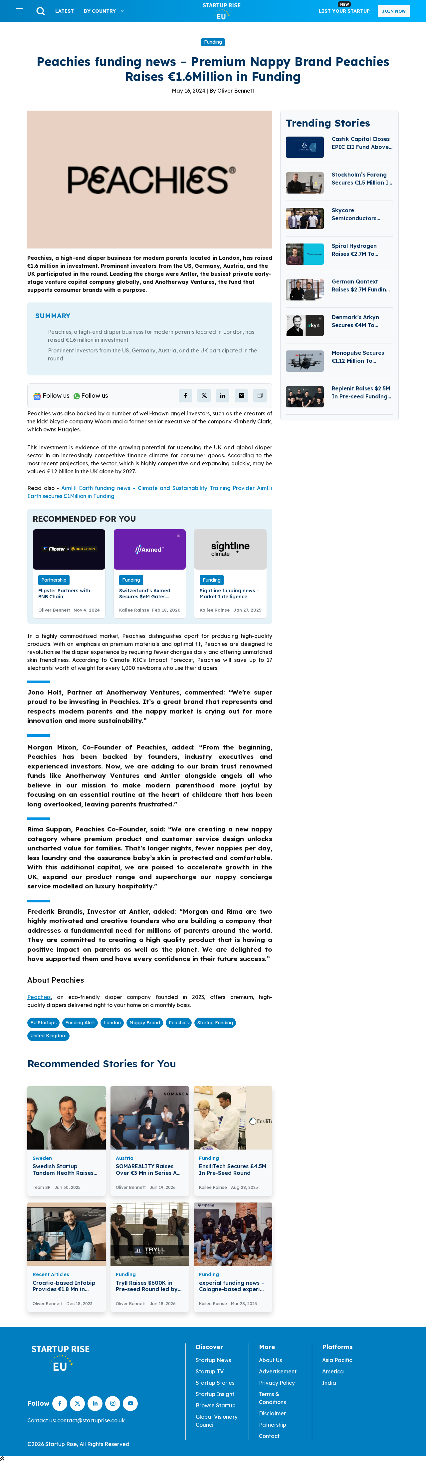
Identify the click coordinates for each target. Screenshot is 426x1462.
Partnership (54, 580)
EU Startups (43, 1023)
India (329, 1382)
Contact (269, 1436)
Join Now (394, 11)
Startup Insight (215, 1394)
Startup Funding (215, 1023)
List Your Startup (344, 8)
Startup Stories (215, 1382)
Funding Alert (80, 1023)
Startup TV (210, 1371)
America (333, 1371)
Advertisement (278, 1371)
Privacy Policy (277, 1382)
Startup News (213, 1360)
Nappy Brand (144, 1023)
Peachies (179, 1023)
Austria (124, 1158)
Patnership (272, 1424)
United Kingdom (48, 1036)
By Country (100, 11)
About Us (270, 1360)
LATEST (64, 11)
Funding (213, 42)
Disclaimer (272, 1413)
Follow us (56, 395)
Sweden (42, 1158)
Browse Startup (216, 1405)
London (112, 1023)
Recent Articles (51, 1274)
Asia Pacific (337, 1360)
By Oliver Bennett (231, 90)
